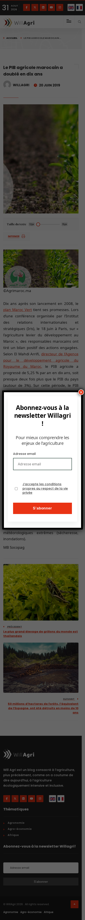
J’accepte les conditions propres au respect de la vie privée (45, 488)
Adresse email (24, 454)
